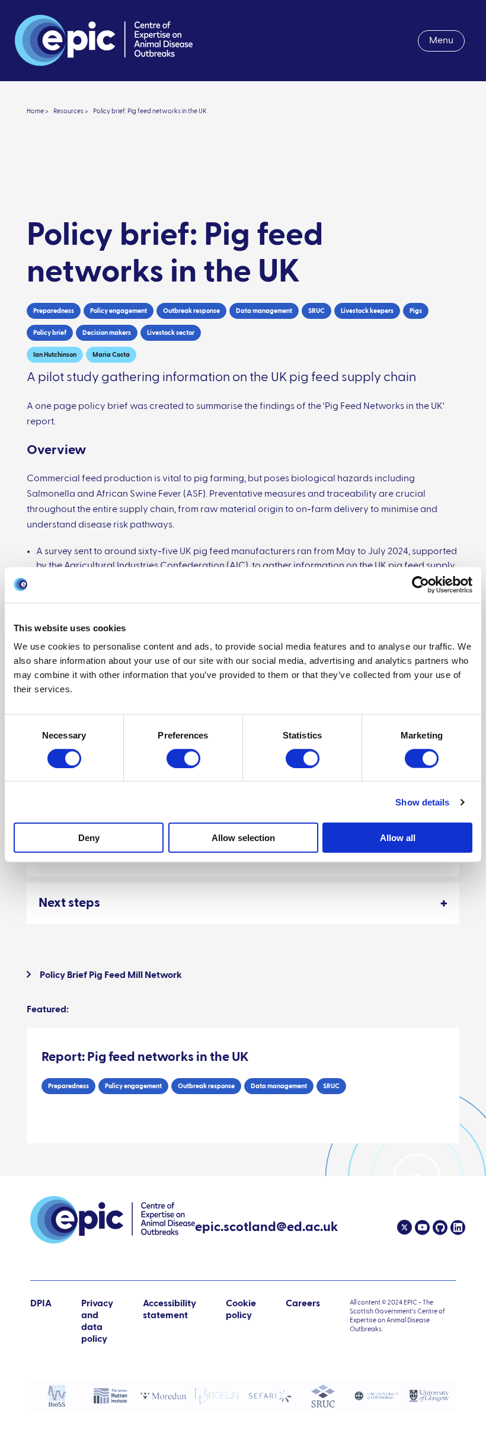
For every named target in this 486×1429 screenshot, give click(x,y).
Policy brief (49, 333)
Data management (264, 311)
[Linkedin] (456, 1227)
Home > (38, 111)
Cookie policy (241, 1310)
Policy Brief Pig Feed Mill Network (111, 975)
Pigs (416, 311)
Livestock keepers (367, 311)
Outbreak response (191, 311)
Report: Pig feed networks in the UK (145, 1057)
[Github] (438, 1227)
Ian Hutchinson (54, 354)
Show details (422, 802)
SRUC (316, 311)
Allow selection (243, 838)
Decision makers (106, 333)
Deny (89, 838)
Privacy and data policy (97, 1321)
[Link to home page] (104, 40)
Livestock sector (170, 333)
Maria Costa (111, 354)
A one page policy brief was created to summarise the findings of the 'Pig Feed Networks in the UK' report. (236, 414)
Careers (303, 1304)
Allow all (397, 838)
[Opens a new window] (57, 1396)
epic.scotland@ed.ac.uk (266, 1228)
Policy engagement (118, 311)
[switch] (183, 758)
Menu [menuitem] (441, 41)
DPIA (41, 1321)
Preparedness (53, 311)
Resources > (70, 111)
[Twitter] (404, 1227)
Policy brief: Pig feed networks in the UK (150, 111)
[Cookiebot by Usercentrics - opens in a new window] (420, 584)
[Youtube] (421, 1227)
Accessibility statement (169, 1310)
